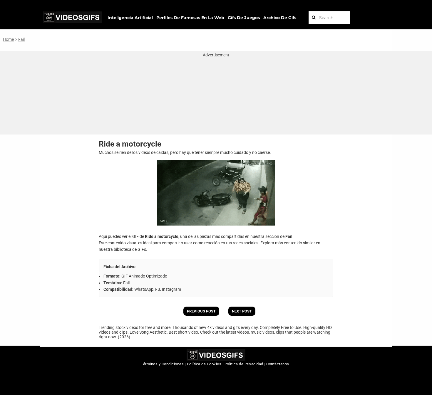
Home (8, 39)
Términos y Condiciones (162, 364)
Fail (21, 39)
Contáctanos (277, 364)
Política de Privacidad (244, 364)
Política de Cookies (204, 364)
